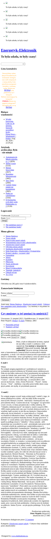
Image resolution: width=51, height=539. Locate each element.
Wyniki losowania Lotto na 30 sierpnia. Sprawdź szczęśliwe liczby (10, 125)
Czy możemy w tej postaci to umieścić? (24, 313)
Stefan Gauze (11, 164)
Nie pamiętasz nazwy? (14, 225)
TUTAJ (9, 107)
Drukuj (15, 321)
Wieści (8, 257)
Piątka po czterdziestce (10, 194)
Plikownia (9, 262)
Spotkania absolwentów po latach (18, 249)
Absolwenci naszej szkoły (15, 245)
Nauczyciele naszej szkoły (15, 240)
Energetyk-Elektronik (19, 50)
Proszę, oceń (5, 337)
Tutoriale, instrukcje (13, 270)
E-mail (21, 321)
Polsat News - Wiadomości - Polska (11, 136)
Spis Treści (10, 181)
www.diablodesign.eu (19, 536)
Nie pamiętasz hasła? (13, 227)
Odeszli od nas (11, 272)
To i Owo (9, 275)
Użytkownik (5, 216)
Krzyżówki (10, 266)
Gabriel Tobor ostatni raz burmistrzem (11, 187)
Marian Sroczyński (10, 169)
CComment (29, 520)
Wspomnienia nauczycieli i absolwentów (21, 243)
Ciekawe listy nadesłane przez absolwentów (25, 305)
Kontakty (9, 260)
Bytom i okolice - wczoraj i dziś (18, 253)
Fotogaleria (10, 255)
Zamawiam (5, 300)
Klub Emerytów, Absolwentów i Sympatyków (23, 251)
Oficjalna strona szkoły (14, 247)
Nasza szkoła (11, 238)
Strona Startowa (12, 236)
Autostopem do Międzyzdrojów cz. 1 (12, 159)
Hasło (3, 218)
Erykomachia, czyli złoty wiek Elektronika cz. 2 (12, 203)
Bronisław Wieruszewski (11, 175)
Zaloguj (4, 221)
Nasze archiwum (12, 264)
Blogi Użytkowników (14, 268)
